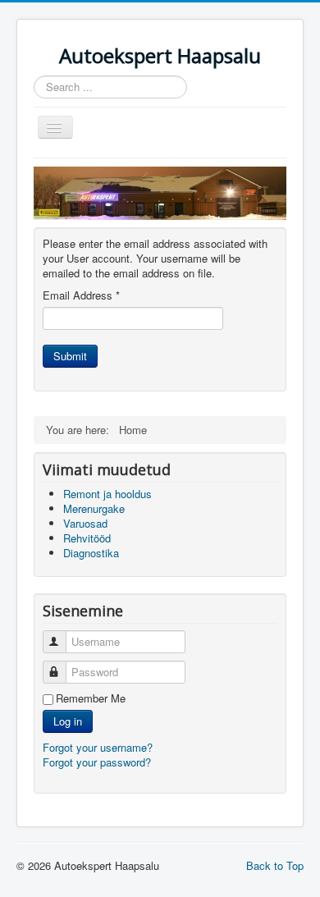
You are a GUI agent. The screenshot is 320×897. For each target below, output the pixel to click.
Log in (67, 721)
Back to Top (275, 865)
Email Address (81, 295)
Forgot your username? (98, 747)
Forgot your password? (97, 762)
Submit (70, 356)
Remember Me (91, 698)
